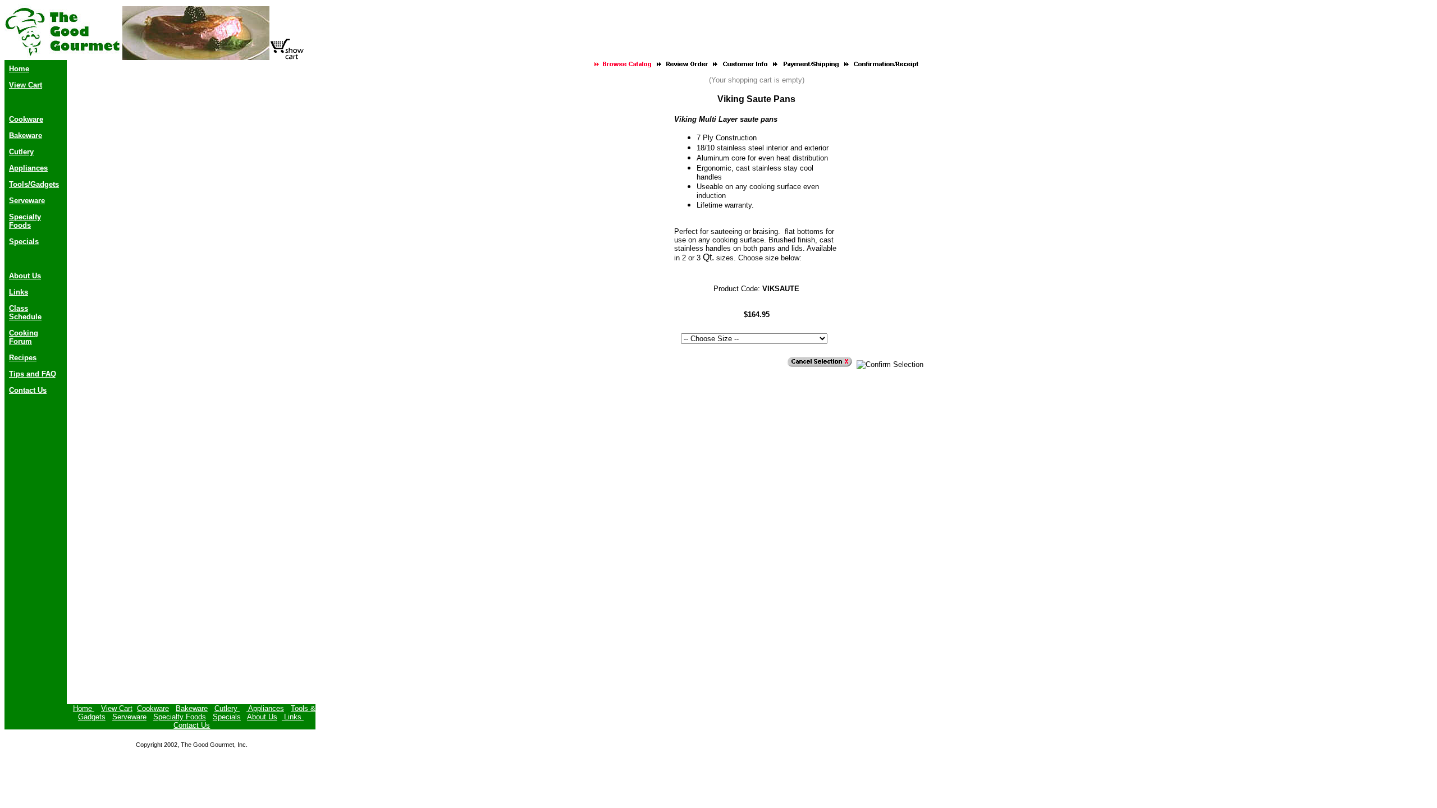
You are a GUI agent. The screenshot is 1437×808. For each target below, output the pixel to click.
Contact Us (28, 390)
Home (19, 69)
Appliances (28, 168)
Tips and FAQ (32, 374)
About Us (25, 276)
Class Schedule (25, 312)
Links (18, 292)
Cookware (26, 119)
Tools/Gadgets (34, 184)
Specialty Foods (25, 221)
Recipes (22, 358)
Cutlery (21, 152)
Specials (24, 241)
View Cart (25, 85)
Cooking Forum (23, 337)
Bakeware (25, 135)
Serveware (27, 200)
